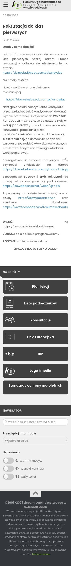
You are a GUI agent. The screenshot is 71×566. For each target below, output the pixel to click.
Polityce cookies (41, 554)
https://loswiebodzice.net (36, 198)
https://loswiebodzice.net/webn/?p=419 (31, 186)
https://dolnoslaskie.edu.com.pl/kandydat (32, 73)
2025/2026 (10, 15)
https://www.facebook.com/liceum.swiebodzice (37, 207)
